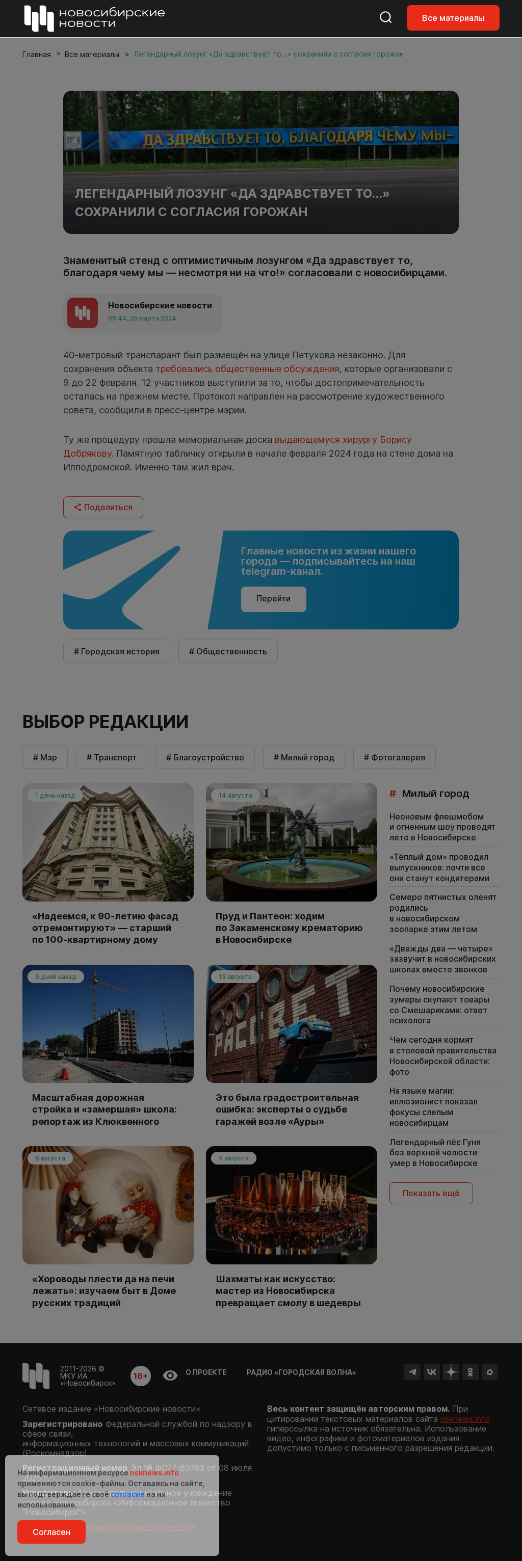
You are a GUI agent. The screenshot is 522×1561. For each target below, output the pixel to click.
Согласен (51, 1532)
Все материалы (453, 18)
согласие (128, 1494)
